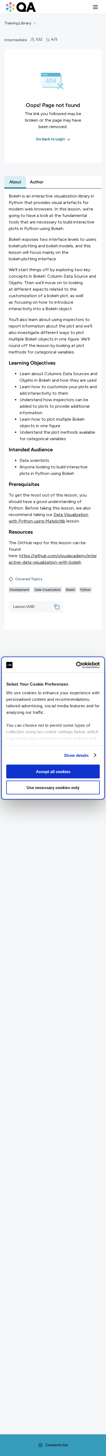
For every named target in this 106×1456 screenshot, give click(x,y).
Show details (76, 755)
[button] (95, 7)
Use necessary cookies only (53, 787)
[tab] (15, 182)
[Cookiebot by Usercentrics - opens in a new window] (76, 665)
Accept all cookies (53, 771)
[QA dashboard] (21, 7)
